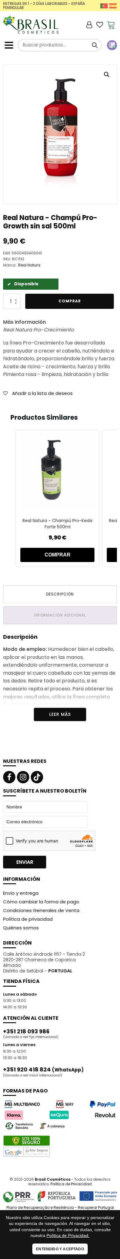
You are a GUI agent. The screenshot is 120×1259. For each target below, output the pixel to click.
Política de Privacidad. (68, 1235)
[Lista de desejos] (100, 25)
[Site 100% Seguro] (26, 1146)
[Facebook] (9, 777)
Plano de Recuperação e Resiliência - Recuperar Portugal (60, 1207)
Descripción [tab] (60, 594)
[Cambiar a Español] (113, 5)
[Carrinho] (111, 25)
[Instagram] (23, 777)
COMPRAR (57, 554)
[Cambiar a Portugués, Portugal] (104, 5)
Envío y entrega (20, 893)
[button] (106, 74)
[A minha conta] (89, 25)
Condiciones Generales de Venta (41, 910)
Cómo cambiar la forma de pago (41, 901)
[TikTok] (37, 777)
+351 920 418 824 (43, 1069)
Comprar (69, 301)
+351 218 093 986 (26, 1031)
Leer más (60, 714)
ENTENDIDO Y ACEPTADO (60, 1249)
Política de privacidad (28, 919)
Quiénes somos (21, 927)
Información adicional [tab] (60, 615)
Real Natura (29, 265)
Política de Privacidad (71, 1184)
